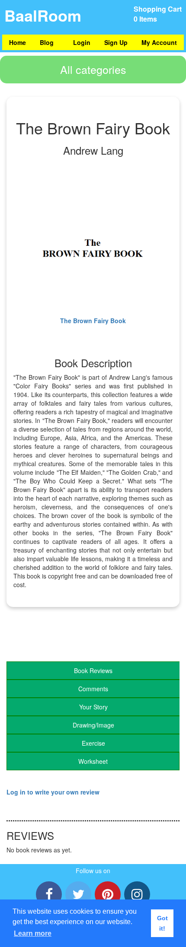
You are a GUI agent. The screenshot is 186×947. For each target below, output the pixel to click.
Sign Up (116, 42)
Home (17, 42)
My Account (159, 42)
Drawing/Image (93, 725)
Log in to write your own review (52, 792)
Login (81, 42)
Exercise (93, 743)
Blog (47, 42)
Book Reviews (93, 670)
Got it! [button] (162, 923)
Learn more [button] (32, 933)
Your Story (93, 706)
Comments (93, 688)
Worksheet (93, 761)
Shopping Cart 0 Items (158, 14)
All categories (93, 69)
